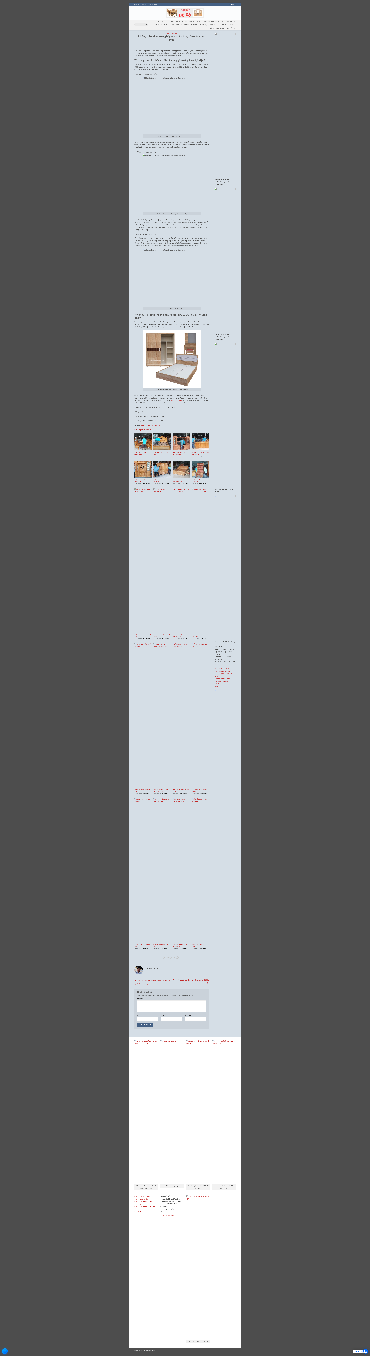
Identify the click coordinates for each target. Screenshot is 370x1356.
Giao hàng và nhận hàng (142, 1204)
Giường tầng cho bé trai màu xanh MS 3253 (200, 635)
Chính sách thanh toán (222, 678)
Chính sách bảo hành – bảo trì (144, 1201)
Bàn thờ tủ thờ (214, 25)
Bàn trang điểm (190, 21)
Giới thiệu (137, 1211)
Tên (138, 1015)
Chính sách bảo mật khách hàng (144, 1206)
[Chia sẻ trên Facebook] (164, 957)
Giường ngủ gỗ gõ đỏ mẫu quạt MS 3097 (161, 453)
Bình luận (140, 998)
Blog (216, 686)
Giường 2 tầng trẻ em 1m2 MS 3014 (161, 945)
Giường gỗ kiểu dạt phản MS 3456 (162, 635)
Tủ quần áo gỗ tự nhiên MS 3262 (142, 945)
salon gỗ (178, 25)
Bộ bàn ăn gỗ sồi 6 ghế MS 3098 (142, 790)
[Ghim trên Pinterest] (175, 957)
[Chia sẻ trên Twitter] (168, 957)
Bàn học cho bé (213, 21)
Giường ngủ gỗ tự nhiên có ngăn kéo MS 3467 (180, 480)
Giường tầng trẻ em (228, 21)
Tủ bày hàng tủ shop (217, 28)
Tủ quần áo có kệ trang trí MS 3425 (199, 945)
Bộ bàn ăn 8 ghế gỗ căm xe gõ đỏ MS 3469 (142, 453)
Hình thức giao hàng (221, 681)
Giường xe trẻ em (161, 25)
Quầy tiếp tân (231, 28)
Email (162, 1015)
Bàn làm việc (203, 25)
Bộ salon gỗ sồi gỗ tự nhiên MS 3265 (200, 790)
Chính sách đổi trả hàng (222, 671)
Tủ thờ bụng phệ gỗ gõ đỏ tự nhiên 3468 (161, 480)
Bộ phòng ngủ (202, 21)
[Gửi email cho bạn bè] (171, 957)
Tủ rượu (186, 25)
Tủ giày (171, 25)
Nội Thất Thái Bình (177, 400)
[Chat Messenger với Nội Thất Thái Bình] (5, 1351)
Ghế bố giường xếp (228, 25)
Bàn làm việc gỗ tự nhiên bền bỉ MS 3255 (160, 790)
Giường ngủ (170, 21)
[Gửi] (146, 24)
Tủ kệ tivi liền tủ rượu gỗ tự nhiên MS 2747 (181, 453)
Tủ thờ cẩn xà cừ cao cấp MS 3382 (142, 635)
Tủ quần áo (179, 21)
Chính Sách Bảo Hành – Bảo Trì (225, 669)
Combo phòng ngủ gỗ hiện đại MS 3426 (180, 945)
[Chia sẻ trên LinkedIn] (178, 957)
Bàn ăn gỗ (193, 25)
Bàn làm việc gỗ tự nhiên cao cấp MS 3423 (200, 453)
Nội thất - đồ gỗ (172, 33)
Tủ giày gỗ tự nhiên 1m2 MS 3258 (181, 790)
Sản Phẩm (161, 21)
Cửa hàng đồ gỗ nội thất (142, 430)
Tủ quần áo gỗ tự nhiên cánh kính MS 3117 (181, 635)
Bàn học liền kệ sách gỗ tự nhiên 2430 (199, 480)
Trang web (188, 1015)
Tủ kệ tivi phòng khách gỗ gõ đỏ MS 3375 (142, 480)
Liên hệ (217, 683)
